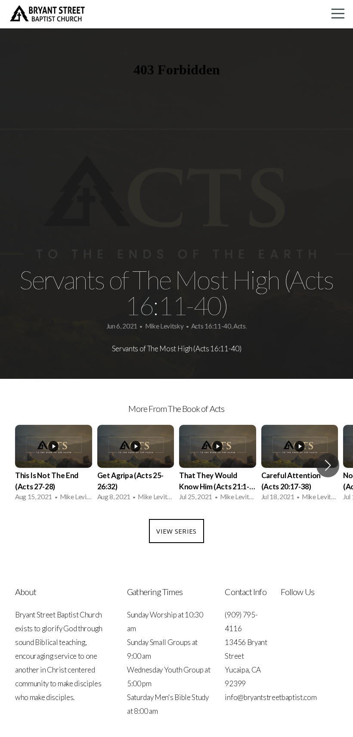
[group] (53, 465)
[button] (328, 465)
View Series (176, 531)
